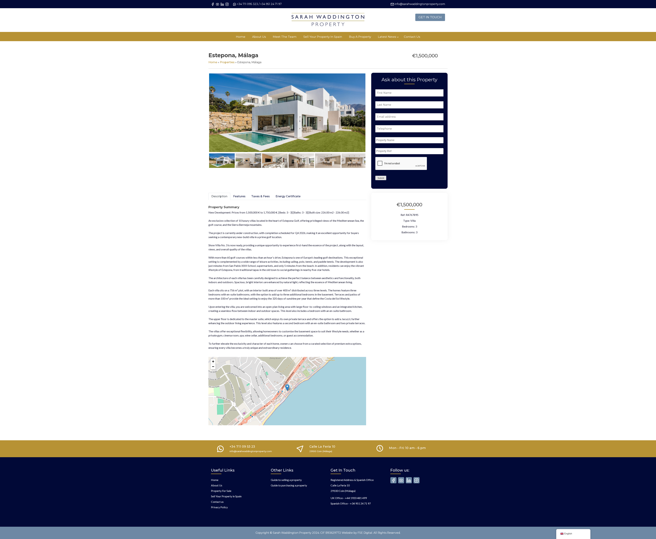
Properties (227, 62)
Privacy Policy (219, 507)
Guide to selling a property (286, 479)
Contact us (217, 501)
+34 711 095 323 (247, 4)
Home (212, 62)
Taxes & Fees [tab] (260, 196)
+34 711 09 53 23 (242, 446)
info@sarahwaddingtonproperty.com (420, 4)
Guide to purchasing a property (289, 485)
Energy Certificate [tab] (288, 196)
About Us (216, 485)
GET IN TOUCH (430, 17)
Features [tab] (239, 196)
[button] (287, 387)
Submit (381, 178)
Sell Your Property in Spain (226, 496)
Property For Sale (221, 490)
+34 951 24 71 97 (271, 4)
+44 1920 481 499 (356, 498)
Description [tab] (219, 196)
